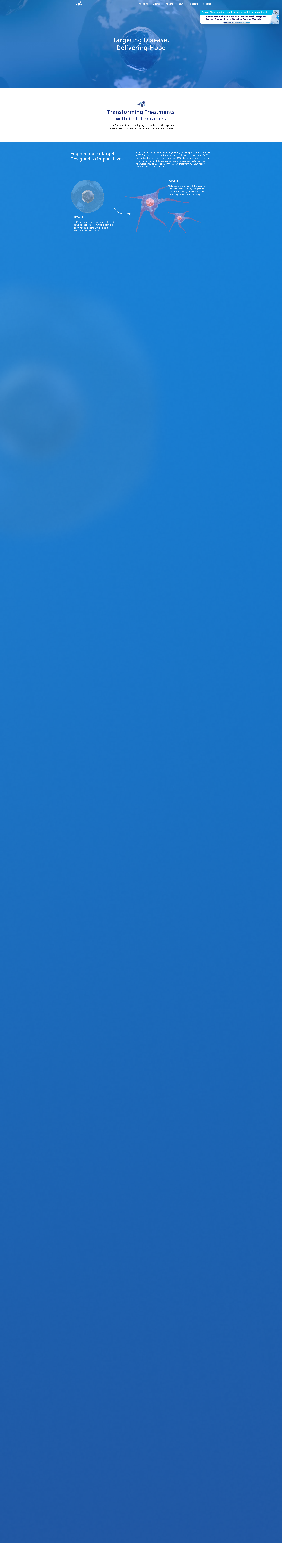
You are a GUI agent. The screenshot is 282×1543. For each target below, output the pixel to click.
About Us (143, 3)
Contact (207, 3)
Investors (193, 3)
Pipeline (169, 3)
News (181, 3)
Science (156, 3)
